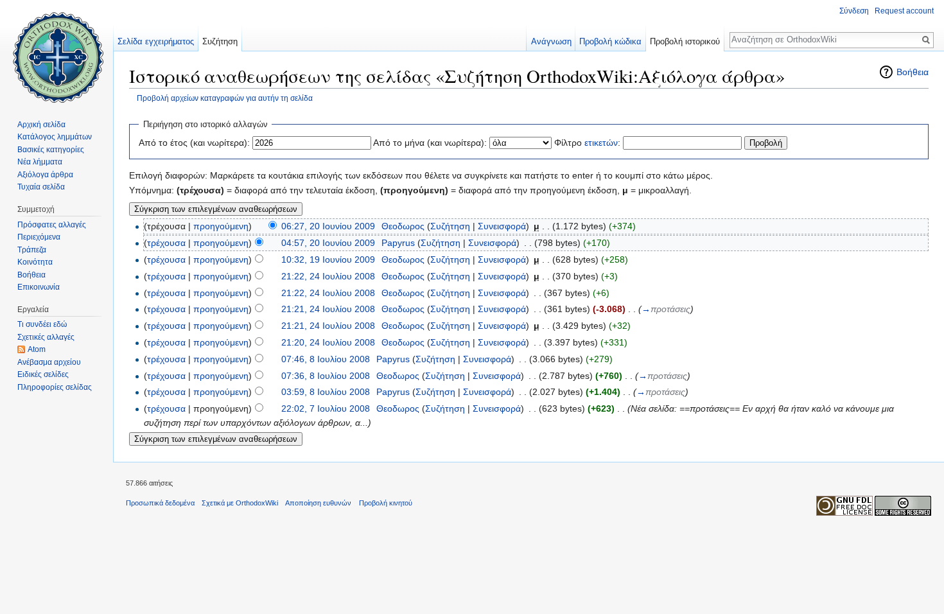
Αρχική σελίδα (41, 124)
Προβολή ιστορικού (685, 41)
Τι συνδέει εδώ (42, 324)
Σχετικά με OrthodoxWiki (240, 503)
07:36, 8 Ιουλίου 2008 (325, 376)
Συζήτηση (450, 226)
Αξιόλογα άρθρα (45, 174)
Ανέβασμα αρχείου (49, 362)
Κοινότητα (35, 262)
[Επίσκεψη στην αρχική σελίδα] (56, 51)
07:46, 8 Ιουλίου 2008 (325, 359)
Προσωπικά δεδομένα (160, 503)
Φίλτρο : (587, 142)
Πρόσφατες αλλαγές (51, 224)
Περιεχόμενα (38, 236)
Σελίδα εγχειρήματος (156, 41)
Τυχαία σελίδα (41, 186)
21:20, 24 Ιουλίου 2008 (328, 342)
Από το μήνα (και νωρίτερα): (430, 142)
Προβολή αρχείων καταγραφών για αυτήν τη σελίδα (225, 98)
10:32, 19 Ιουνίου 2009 (328, 259)
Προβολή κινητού (385, 503)
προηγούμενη (221, 226)
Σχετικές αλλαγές (45, 337)
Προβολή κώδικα (610, 41)
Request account (904, 10)
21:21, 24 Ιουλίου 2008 (328, 309)
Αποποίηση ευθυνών (318, 503)
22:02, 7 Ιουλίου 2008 (325, 408)
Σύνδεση (854, 10)
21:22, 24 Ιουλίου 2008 (328, 276)
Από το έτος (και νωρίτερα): (194, 142)
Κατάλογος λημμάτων (54, 136)
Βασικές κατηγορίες (50, 149)
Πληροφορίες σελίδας (54, 387)
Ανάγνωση (551, 41)
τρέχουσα (166, 243)
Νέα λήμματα (39, 161)
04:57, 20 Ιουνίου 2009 (328, 243)
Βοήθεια (912, 72)
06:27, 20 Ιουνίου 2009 (328, 226)
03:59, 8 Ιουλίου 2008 (325, 392)
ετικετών (601, 142)
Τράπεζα (31, 249)
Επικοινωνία (38, 287)
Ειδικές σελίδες (43, 374)
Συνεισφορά (502, 226)
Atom (37, 349)
